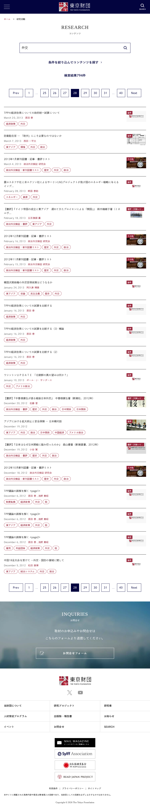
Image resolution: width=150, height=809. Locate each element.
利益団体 (20, 548)
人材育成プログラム (15, 716)
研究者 (108, 705)
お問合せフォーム (75, 653)
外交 (23, 124)
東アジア (10, 147)
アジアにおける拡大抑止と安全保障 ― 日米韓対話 (75, 427)
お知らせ (109, 716)
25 (44, 93)
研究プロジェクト (64, 705)
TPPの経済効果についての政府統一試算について (75, 118)
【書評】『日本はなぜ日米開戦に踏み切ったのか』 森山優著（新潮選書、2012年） (75, 450)
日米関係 (81, 409)
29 (85, 93)
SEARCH (109, 727)
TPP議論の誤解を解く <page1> (75, 496)
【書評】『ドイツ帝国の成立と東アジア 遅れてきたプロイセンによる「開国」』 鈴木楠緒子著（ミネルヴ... (75, 216)
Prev (16, 93)
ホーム (7, 19)
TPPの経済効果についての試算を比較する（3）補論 (75, 334)
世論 (23, 293)
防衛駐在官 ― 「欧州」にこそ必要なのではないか (75, 141)
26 (54, 93)
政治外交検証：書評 (16, 224)
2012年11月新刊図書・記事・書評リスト (75, 265)
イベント (9, 727)
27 (65, 93)
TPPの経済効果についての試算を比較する (75, 311)
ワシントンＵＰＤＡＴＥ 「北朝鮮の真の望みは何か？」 (75, 380)
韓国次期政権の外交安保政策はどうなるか (75, 288)
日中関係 (66, 409)
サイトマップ (94, 788)
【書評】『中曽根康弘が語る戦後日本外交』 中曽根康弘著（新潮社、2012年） (75, 404)
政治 (42, 147)
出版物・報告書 (63, 716)
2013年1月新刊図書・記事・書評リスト (75, 164)
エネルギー (12, 197)
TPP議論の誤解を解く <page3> (75, 519)
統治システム (27, 571)
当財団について (13, 705)
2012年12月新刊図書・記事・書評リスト (75, 241)
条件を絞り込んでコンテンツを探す (73, 62)
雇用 (8, 548)
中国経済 (59, 432)
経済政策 (10, 124)
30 (95, 93)
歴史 (46, 170)
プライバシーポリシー (73, 788)
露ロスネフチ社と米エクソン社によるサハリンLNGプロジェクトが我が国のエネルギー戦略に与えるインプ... (75, 189)
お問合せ (59, 727)
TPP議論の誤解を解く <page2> (75, 543)
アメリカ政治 (23, 386)
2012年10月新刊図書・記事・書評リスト (75, 473)
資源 (25, 197)
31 (105, 93)
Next (134, 93)
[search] (125, 48)
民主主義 (35, 293)
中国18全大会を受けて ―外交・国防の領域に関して (75, 564)
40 (121, 93)
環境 (23, 147)
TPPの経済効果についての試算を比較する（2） (75, 357)
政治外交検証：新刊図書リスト (22, 170)
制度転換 (10, 502)
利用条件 (53, 788)
